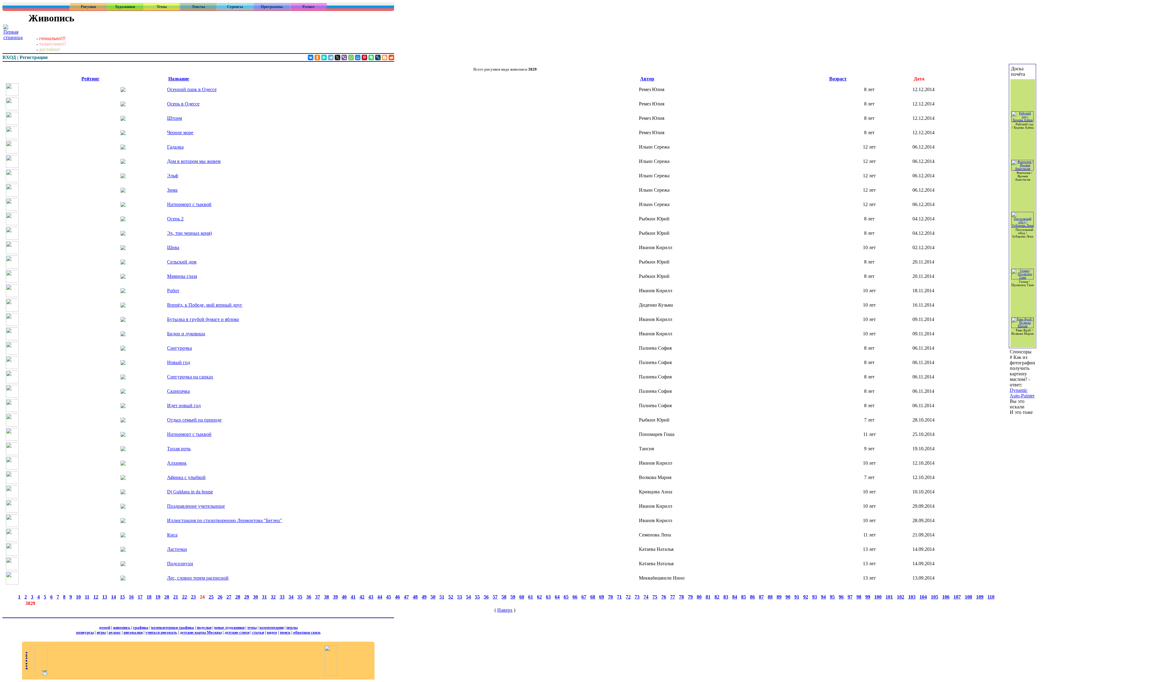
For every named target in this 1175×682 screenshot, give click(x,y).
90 (787, 596)
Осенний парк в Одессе (192, 89)
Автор (647, 78)
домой (104, 627)
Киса (172, 534)
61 (530, 596)
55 (477, 596)
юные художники (229, 627)
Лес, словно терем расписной (198, 578)
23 (193, 596)
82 (716, 596)
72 (628, 596)
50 (433, 596)
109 (979, 596)
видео (272, 632)
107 (957, 596)
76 (663, 596)
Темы (162, 6)
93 (814, 596)
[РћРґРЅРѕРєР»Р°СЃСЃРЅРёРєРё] (317, 57)
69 (601, 596)
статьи (258, 632)
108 (968, 596)
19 (157, 596)
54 (468, 596)
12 (95, 596)
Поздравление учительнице (196, 506)
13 (104, 596)
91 (796, 596)
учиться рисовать (161, 632)
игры (101, 632)
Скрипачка (178, 391)
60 (521, 596)
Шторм (174, 118)
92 (805, 596)
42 (362, 596)
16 (131, 596)
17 (140, 596)
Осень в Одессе (183, 103)
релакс (115, 632)
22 (184, 596)
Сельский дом (181, 261)
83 (725, 596)
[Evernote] (371, 57)
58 (504, 596)
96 (841, 596)
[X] (337, 57)
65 (566, 596)
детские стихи (237, 632)
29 (246, 596)
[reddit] (391, 57)
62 (539, 596)
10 (78, 596)
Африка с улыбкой (186, 477)
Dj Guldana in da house (190, 491)
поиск (285, 632)
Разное (308, 6)
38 (326, 596)
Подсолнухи (180, 563)
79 (690, 596)
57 (495, 596)
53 (459, 596)
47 (406, 596)
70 (610, 596)
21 (175, 596)
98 (858, 596)
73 (637, 596)
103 (912, 596)
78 (681, 596)
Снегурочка (179, 348)
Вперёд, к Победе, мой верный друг (204, 305)
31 (264, 596)
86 (752, 596)
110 (990, 596)
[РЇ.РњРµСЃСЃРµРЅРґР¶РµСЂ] (324, 57)
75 (654, 596)
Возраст (838, 78)
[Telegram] (331, 57)
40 (344, 596)
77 (672, 596)
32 (273, 596)
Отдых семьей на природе (194, 419)
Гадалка (175, 146)
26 (220, 596)
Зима (172, 190)
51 (441, 596)
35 (299, 596)
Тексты (198, 6)
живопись (121, 627)
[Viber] (344, 57)
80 (699, 596)
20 (166, 596)
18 (149, 596)
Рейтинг (90, 78)
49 (424, 596)
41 (353, 596)
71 (619, 596)
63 (548, 596)
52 (450, 596)
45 (388, 596)
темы (252, 627)
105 (934, 596)
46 (397, 596)
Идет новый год (184, 405)
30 (255, 596)
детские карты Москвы (201, 632)
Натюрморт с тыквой (189, 204)
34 (291, 596)
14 (113, 596)
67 (583, 596)
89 (779, 596)
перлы (292, 627)
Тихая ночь (179, 448)
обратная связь (307, 632)
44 (379, 596)
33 (282, 596)
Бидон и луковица (186, 333)
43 (370, 596)
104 (923, 596)
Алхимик (177, 463)
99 (867, 596)
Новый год (178, 362)
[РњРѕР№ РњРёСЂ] (357, 57)
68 (592, 596)
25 (211, 596)
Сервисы (235, 6)
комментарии (271, 627)
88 (770, 596)
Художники (125, 6)
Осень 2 (175, 218)
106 (945, 596)
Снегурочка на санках (190, 376)
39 (335, 596)
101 (889, 596)
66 (575, 596)
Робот (173, 290)
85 (743, 596)
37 (317, 596)
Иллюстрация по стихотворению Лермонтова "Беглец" (224, 520)
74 (645, 596)
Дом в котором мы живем (194, 161)
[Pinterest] (364, 57)
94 (823, 596)
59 (512, 596)
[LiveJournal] (378, 57)
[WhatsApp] (351, 57)
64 (557, 596)
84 (734, 596)
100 (878, 596)
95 (832, 596)
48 (415, 596)
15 (122, 596)
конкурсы (85, 632)
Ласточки (177, 549)
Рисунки (88, 6)
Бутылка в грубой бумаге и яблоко (203, 319)
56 (486, 596)
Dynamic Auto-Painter (1022, 393)
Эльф (172, 175)
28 (237, 596)
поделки (204, 627)
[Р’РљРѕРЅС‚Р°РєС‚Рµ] (310, 57)
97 (850, 596)
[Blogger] (384, 57)
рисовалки (133, 632)
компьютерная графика (172, 627)
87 (761, 596)
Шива (173, 247)
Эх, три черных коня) (189, 233)
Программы (272, 6)
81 (708, 596)
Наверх (505, 610)
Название (178, 78)
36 (308, 596)
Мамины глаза (182, 276)
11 (87, 596)
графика (140, 627)
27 (228, 596)
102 (900, 596)
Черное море (180, 132)
